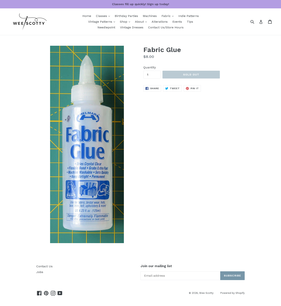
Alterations (160, 21)
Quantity (149, 67)
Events (177, 21)
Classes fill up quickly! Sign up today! (140, 4)
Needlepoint (106, 27)
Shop (126, 21)
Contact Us (44, 266)
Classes (104, 16)
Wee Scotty (206, 293)
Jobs (39, 272)
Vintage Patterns (102, 21)
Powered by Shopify (232, 293)
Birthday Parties (126, 16)
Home (86, 16)
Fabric (168, 16)
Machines (150, 16)
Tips (190, 21)
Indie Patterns (188, 16)
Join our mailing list (156, 266)
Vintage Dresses (131, 27)
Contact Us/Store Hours (166, 27)
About (142, 21)
